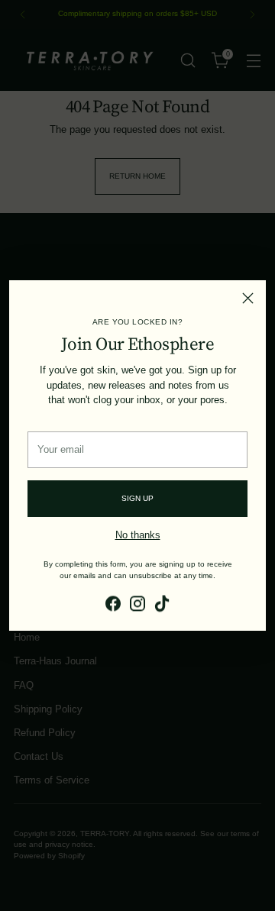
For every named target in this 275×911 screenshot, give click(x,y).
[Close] (248, 298)
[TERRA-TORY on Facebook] (113, 605)
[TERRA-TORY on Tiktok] (162, 605)
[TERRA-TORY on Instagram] (137, 605)
